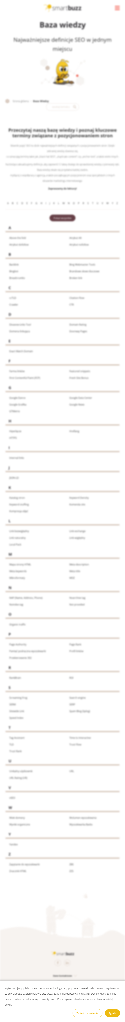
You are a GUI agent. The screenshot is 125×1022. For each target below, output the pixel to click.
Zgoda (112, 1013)
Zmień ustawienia (87, 1013)
